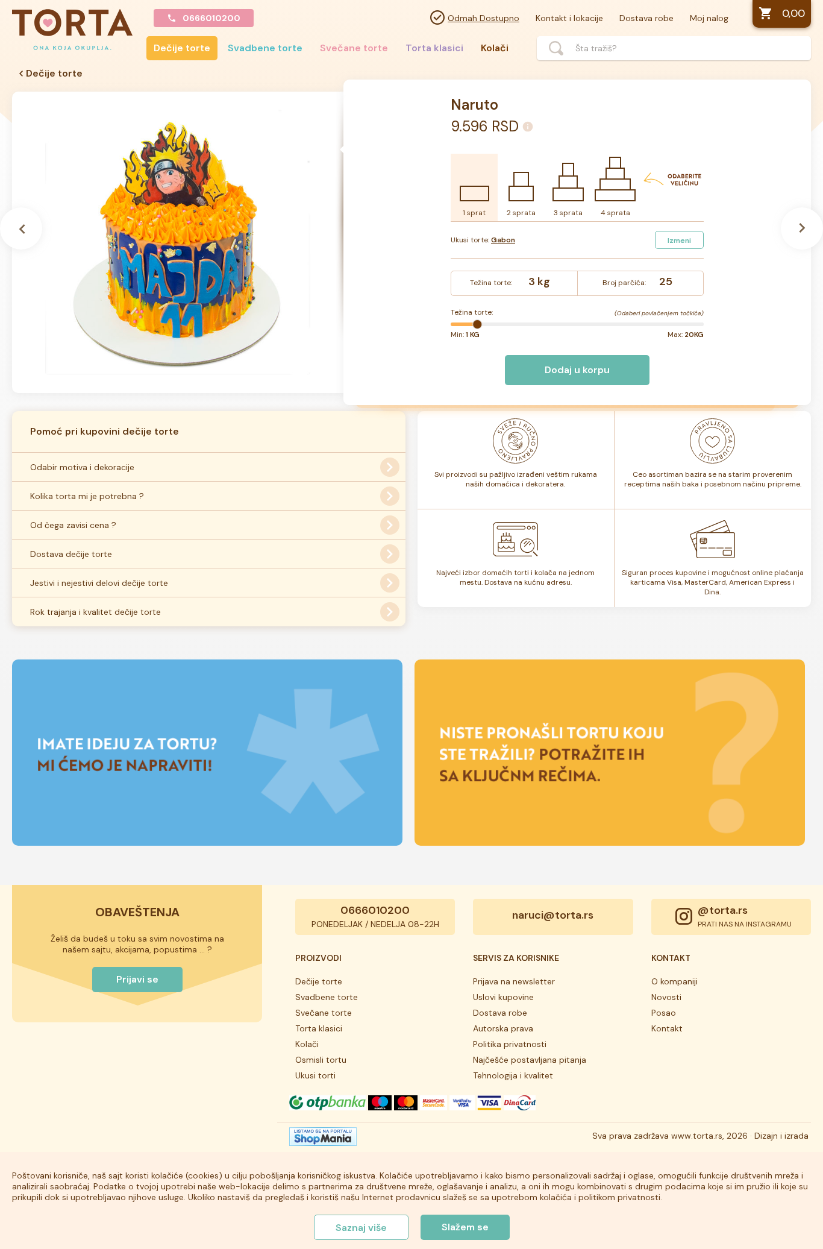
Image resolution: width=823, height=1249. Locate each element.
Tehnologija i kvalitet (513, 1075)
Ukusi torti (315, 1075)
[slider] (477, 324)
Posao (663, 1012)
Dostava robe (646, 18)
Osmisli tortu (320, 1059)
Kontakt (667, 1028)
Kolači (495, 48)
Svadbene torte (265, 48)
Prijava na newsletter (514, 981)
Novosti (666, 997)
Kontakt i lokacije (569, 18)
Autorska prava (503, 1028)
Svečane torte (354, 48)
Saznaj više (361, 1227)
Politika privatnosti (509, 1044)
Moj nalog (709, 18)
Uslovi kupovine (503, 997)
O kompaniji (674, 981)
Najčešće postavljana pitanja (529, 1059)
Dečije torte (182, 48)
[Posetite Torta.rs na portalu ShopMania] (323, 1140)
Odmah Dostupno (483, 18)
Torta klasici (434, 48)
